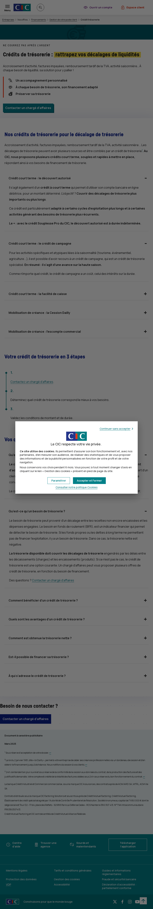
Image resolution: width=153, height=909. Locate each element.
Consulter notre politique (77, 487)
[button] (89, 480)
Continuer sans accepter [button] (115, 428)
